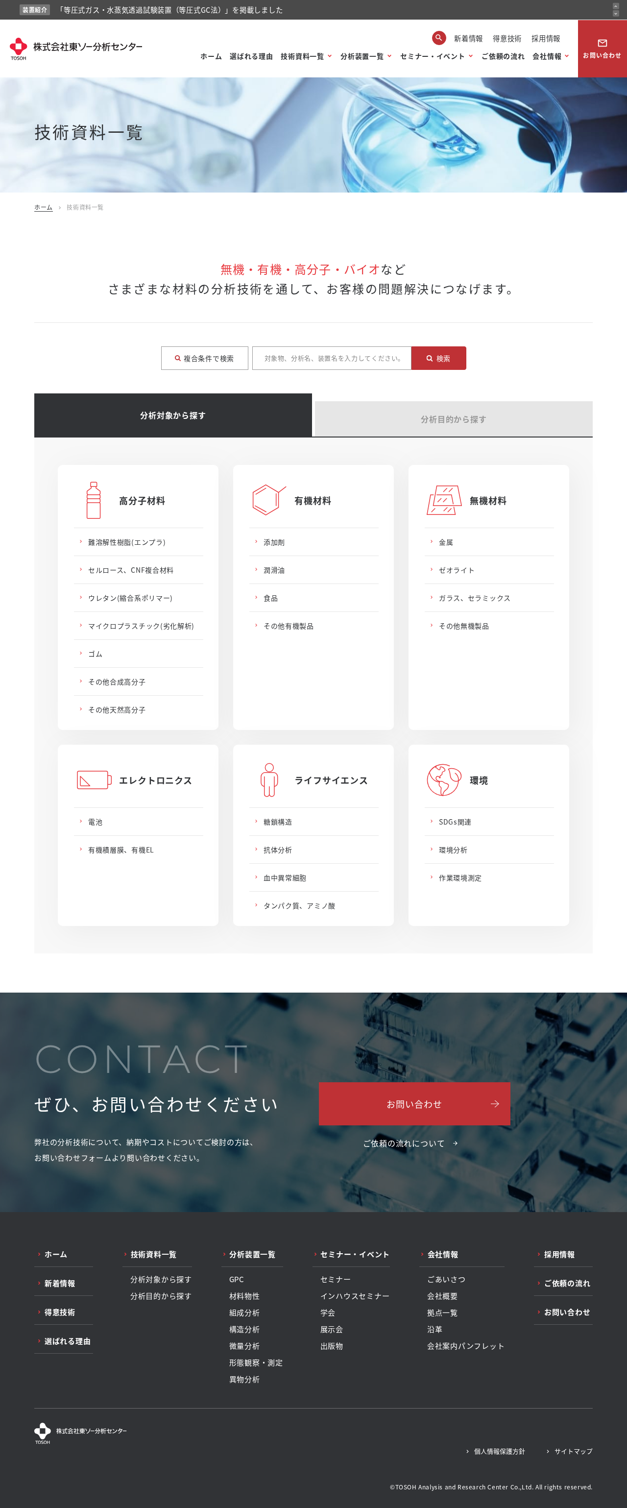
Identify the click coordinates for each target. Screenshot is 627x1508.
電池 (95, 822)
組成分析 (244, 1312)
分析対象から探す (173, 415)
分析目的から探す (453, 419)
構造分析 (244, 1329)
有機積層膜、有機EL (121, 849)
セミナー (335, 1279)
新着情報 (468, 38)
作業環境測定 (460, 877)
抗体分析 (278, 849)
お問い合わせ (602, 48)
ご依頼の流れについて (404, 1143)
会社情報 (546, 56)
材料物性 (244, 1295)
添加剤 (274, 542)
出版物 (331, 1345)
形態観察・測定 (256, 1362)
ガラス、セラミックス (475, 598)
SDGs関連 (455, 822)
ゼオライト (457, 570)
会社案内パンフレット (466, 1345)
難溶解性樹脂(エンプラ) (127, 542)
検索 (443, 358)
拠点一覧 (442, 1312)
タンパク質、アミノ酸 (300, 905)
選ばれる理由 (251, 56)
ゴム (95, 653)
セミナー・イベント (432, 56)
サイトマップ (574, 1451)
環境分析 (453, 849)
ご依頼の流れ (503, 56)
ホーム (211, 56)
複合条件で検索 (209, 358)
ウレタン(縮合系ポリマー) (130, 598)
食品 (271, 598)
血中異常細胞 (285, 877)
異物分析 (244, 1379)
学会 (328, 1312)
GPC (236, 1279)
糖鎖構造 (278, 822)
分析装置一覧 (362, 56)
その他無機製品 (464, 626)
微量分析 (244, 1345)
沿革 (435, 1329)
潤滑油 (274, 570)
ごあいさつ (446, 1279)
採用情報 (545, 38)
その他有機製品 (289, 626)
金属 (446, 542)
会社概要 (442, 1295)
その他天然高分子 (117, 709)
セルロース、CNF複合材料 (131, 570)
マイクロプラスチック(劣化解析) (141, 626)
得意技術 (507, 38)
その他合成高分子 (117, 681)
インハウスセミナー (355, 1295)
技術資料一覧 (302, 56)
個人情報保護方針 (499, 1451)
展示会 (331, 1329)
